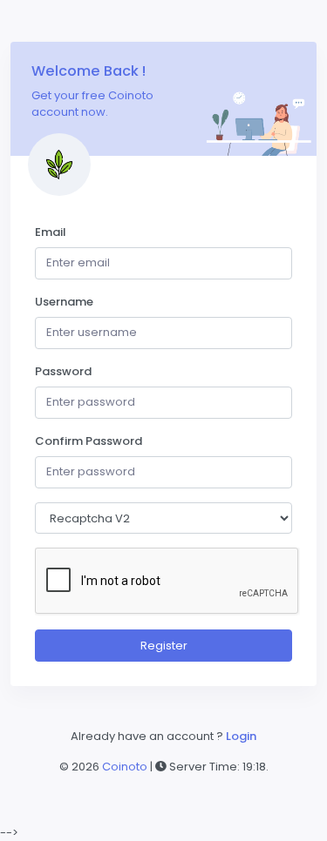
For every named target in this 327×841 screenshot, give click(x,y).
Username (64, 301)
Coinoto (126, 766)
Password (63, 371)
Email (50, 232)
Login (241, 736)
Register (163, 645)
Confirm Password (88, 441)
